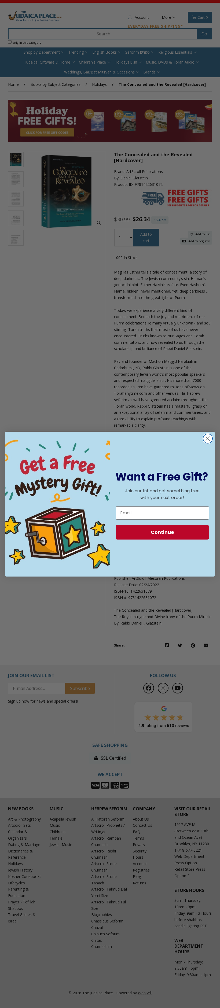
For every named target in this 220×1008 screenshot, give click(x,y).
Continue (162, 532)
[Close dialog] (207, 438)
